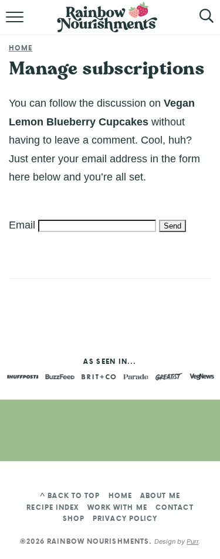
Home (20, 48)
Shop (73, 518)
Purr (192, 541)
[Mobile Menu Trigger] (16, 23)
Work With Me (117, 507)
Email (22, 225)
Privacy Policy (125, 518)
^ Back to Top (70, 495)
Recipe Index (52, 507)
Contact (174, 507)
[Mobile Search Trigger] (198, 23)
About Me (160, 495)
